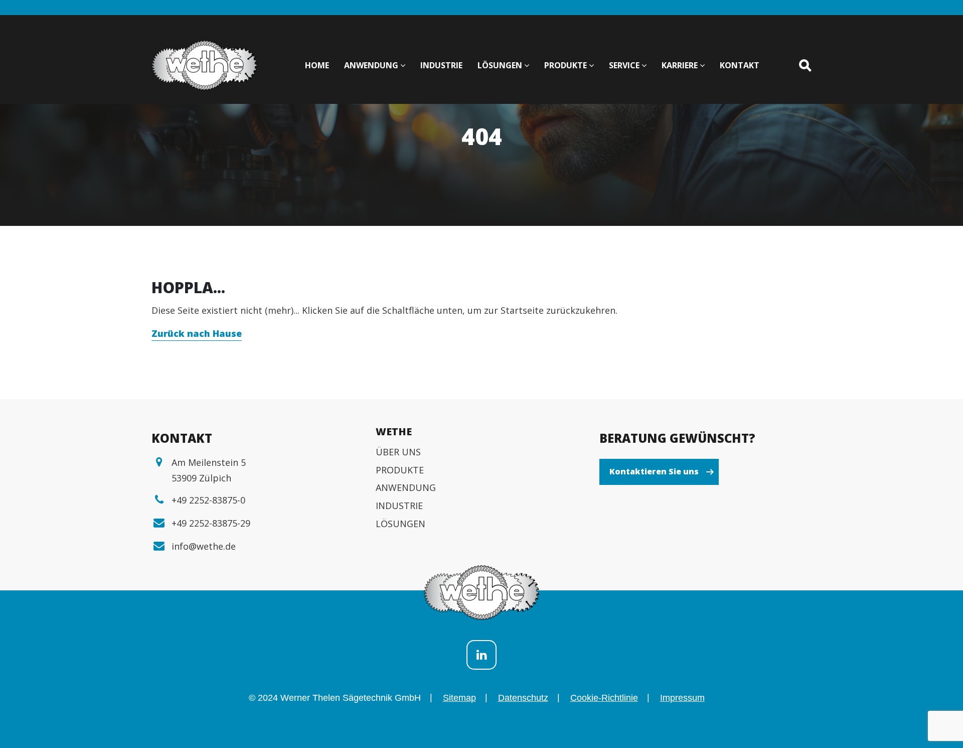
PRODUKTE (400, 470)
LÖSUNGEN (400, 524)
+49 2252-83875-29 (211, 523)
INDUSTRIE (399, 506)
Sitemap (459, 698)
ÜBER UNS (398, 452)
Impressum (682, 698)
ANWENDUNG (406, 487)
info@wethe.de (204, 546)
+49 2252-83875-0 (208, 500)
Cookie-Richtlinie (604, 698)
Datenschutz (523, 698)
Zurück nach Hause (196, 333)
